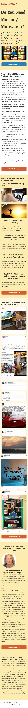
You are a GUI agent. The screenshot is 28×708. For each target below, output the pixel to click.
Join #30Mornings (14, 64)
